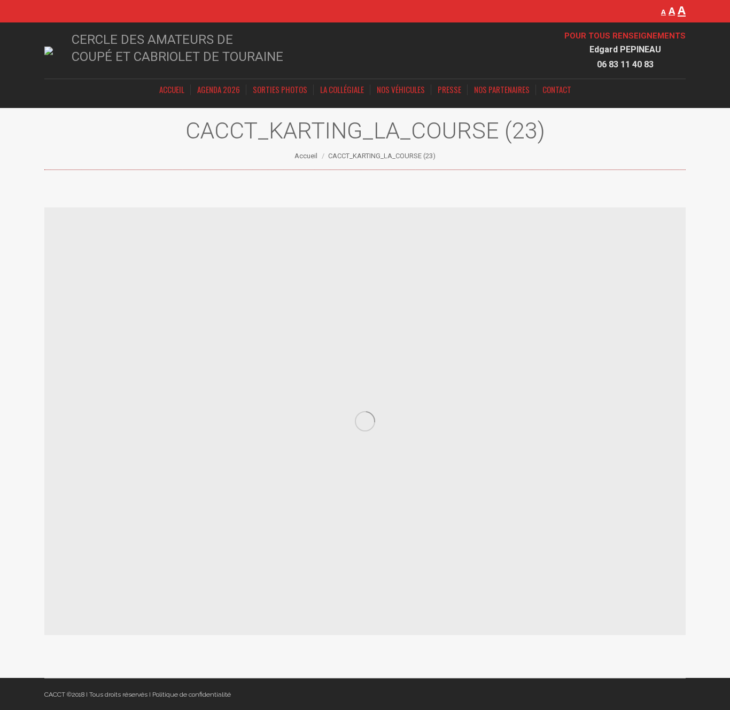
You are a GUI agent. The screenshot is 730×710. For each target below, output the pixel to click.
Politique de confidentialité (191, 694)
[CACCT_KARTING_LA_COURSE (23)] (365, 421)
